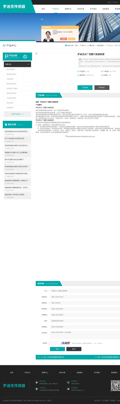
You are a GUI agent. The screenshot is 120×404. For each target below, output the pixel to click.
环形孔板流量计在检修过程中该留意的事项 (17, 173)
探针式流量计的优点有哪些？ (14, 159)
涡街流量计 (10, 103)
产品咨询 (85, 87)
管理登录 (113, 400)
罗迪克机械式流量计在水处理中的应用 (17, 145)
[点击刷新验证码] (65, 343)
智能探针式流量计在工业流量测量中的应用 (17, 152)
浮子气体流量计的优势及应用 (14, 138)
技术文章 (80, 9)
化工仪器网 (105, 400)
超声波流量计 (11, 69)
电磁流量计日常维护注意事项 (14, 194)
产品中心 (55, 9)
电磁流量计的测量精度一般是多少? (16, 180)
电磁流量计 (10, 107)
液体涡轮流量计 (11, 93)
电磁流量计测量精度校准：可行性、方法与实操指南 (17, 187)
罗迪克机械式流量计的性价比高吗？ (17, 166)
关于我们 (93, 9)
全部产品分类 (15, 114)
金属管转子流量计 (12, 88)
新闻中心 (68, 9)
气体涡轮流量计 (11, 98)
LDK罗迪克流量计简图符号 (110, 357)
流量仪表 (91, 45)
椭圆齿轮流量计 (11, 84)
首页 (43, 9)
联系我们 (102, 87)
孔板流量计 (100, 45)
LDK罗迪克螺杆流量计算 (55, 357)
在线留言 (105, 9)
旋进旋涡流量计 (11, 74)
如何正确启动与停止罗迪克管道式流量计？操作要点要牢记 (17, 131)
